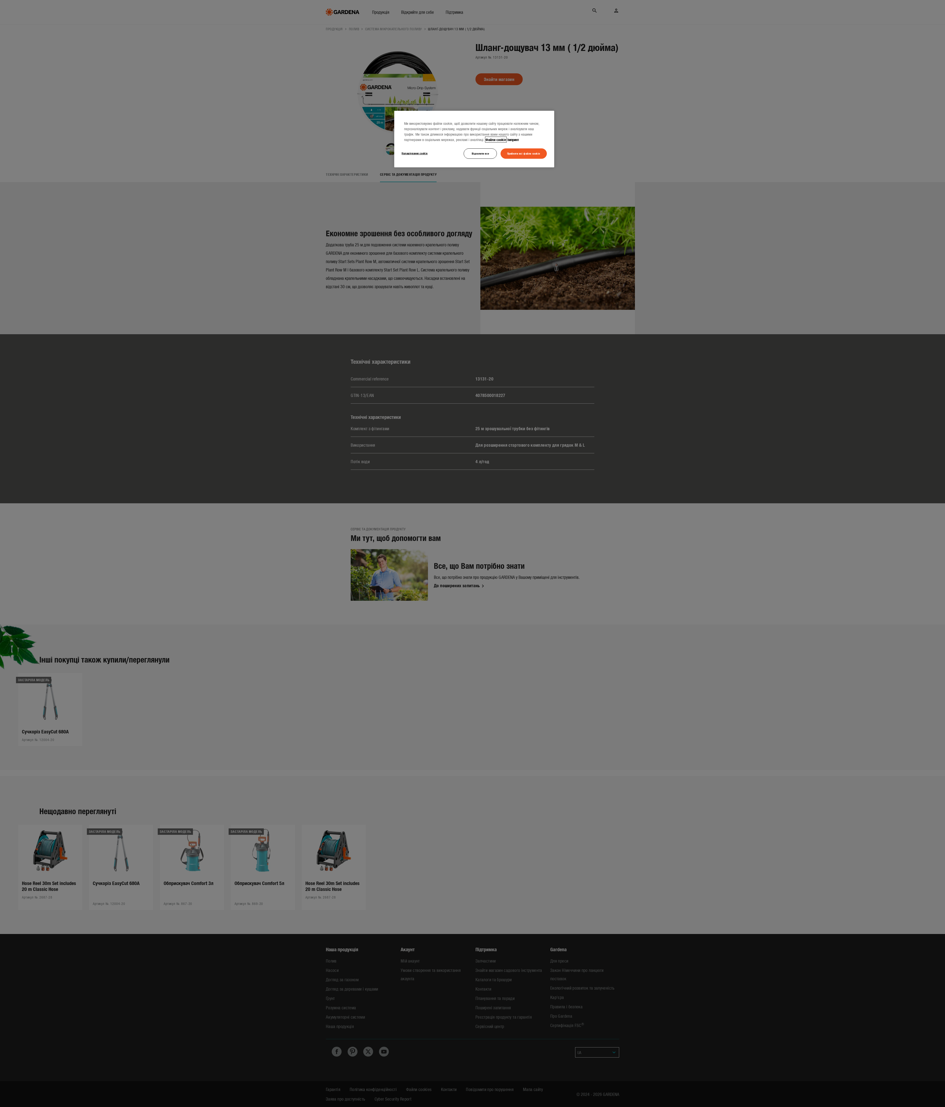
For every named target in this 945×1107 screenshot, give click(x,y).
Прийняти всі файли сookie (523, 153)
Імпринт (513, 139)
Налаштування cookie (415, 153)
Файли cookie (496, 139)
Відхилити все (480, 153)
